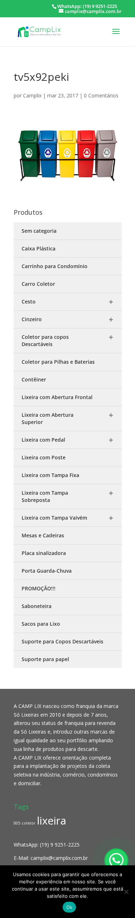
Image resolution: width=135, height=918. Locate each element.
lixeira (51, 820)
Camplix (32, 95)
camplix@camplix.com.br (59, 857)
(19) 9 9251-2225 (60, 844)
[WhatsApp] (116, 860)
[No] (126, 891)
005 (17, 823)
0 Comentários (101, 95)
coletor (29, 823)
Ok (69, 907)
